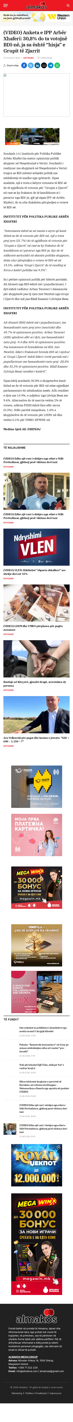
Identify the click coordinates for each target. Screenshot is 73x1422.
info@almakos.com (27, 1371)
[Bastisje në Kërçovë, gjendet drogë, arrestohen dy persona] (36, 658)
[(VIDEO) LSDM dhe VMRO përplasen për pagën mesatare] (36, 603)
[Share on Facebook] (24, 65)
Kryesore (28, 58)
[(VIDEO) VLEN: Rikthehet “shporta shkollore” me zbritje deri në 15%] (36, 547)
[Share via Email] (44, 65)
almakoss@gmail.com (52, 1371)
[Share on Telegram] (50, 65)
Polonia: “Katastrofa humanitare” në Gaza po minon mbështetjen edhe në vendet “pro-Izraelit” (44, 1048)
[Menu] (5, 5)
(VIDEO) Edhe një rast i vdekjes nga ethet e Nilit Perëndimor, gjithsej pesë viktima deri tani (33, 460)
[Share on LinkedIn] (37, 65)
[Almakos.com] (36, 5)
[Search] (68, 5)
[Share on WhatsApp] (57, 65)
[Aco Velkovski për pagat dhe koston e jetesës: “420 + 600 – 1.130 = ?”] (36, 714)
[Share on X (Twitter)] (31, 65)
